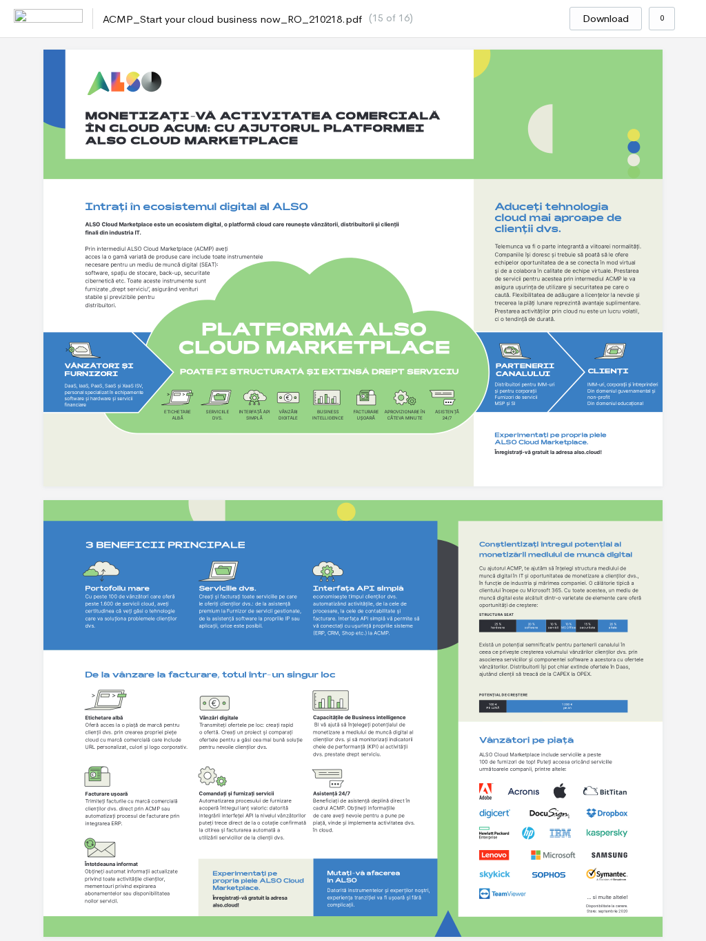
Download (606, 18)
